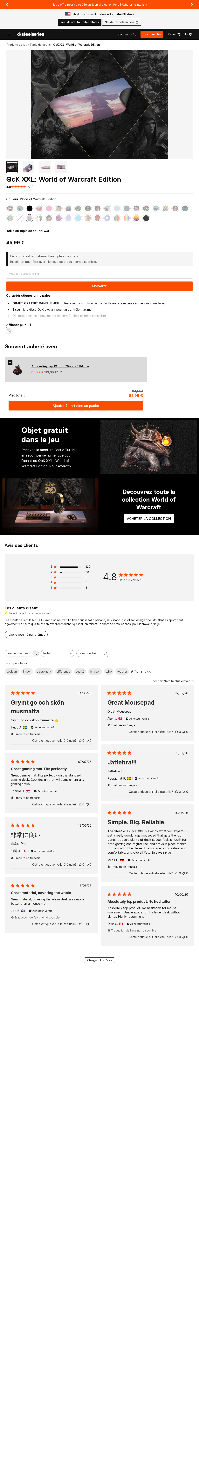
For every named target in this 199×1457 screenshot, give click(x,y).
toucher (122, 671)
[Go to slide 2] (28, 167)
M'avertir (99, 286)
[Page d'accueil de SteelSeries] (30, 34)
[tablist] (126, 34)
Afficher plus (141, 671)
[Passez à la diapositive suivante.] (192, 4)
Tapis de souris (40, 44)
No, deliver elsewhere (120, 22)
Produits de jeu (17, 44)
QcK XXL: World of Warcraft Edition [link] (76, 44)
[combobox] (57, 653)
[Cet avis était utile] (80, 740)
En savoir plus (161, 852)
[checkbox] (10, 362)
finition (27, 671)
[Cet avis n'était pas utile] (87, 740)
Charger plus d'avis (99, 960)
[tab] (126, 34)
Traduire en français (27, 734)
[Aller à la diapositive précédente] (7, 4)
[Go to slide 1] (12, 167)
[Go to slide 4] (61, 167)
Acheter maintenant (134, 4)
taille (109, 671)
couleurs (11, 671)
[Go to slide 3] (45, 167)
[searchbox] (18, 653)
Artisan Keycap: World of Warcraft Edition (60, 366)
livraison (95, 671)
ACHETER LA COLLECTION (150, 520)
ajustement (44, 671)
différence (63, 671)
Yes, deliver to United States (79, 22)
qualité (80, 671)
